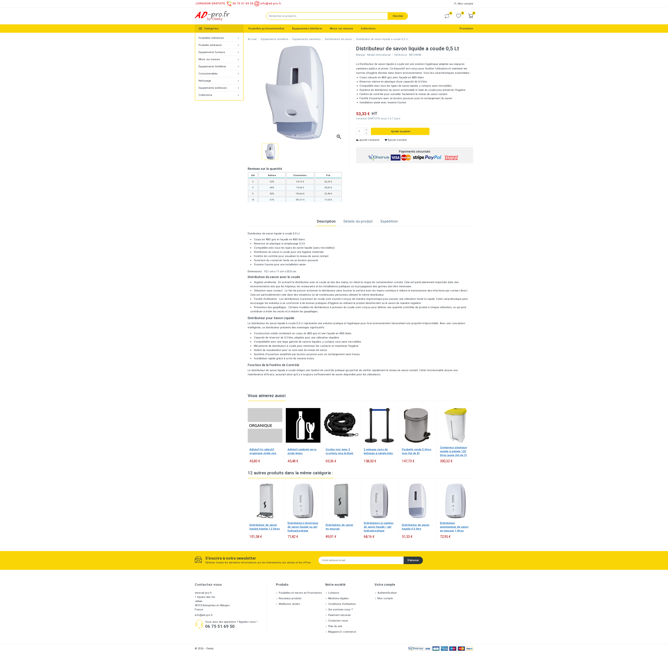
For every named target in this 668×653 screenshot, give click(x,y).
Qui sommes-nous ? (340, 609)
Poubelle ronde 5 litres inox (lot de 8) (416, 451)
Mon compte (385, 598)
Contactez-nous (208, 584)
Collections (368, 28)
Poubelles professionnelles (266, 28)
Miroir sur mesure (341, 28)
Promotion (466, 28)
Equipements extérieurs (219, 87)
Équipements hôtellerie (307, 28)
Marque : (361, 54)
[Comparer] (446, 16)
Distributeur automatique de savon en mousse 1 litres (454, 526)
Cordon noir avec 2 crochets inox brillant (339, 451)
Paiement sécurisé (339, 615)
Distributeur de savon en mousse (339, 526)
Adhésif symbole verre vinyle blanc (302, 451)
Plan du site (335, 626)
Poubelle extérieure (219, 45)
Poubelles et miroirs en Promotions (300, 592)
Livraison (333, 592)
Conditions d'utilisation (342, 603)
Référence (401, 54)
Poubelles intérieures (219, 37)
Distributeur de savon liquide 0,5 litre (415, 526)
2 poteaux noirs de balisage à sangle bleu (378, 451)
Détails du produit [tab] (358, 221)
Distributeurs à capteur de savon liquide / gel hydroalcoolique (379, 526)
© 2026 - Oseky (204, 648)
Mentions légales (338, 598)
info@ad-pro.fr (204, 615)
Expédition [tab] (389, 221)
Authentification (387, 592)
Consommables (219, 73)
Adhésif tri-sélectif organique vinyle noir (262, 451)
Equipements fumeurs (219, 52)
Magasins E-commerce (342, 631)
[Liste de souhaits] (458, 16)
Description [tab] (326, 221)
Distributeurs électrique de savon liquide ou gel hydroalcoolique (303, 526)
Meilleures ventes (289, 603)
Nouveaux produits (289, 598)
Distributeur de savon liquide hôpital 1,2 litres (264, 526)
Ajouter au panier (401, 131)
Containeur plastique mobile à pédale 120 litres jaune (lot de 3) (453, 451)
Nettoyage (219, 80)
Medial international (379, 54)
